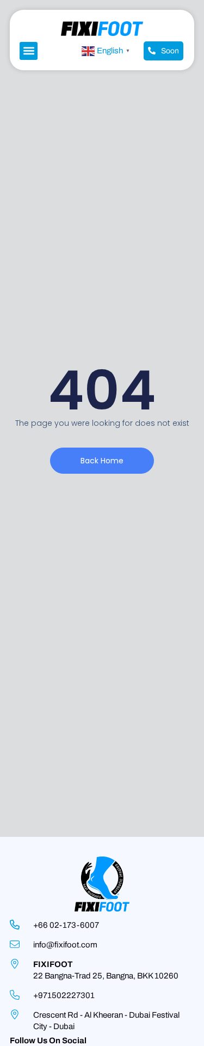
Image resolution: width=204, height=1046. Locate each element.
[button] (29, 51)
